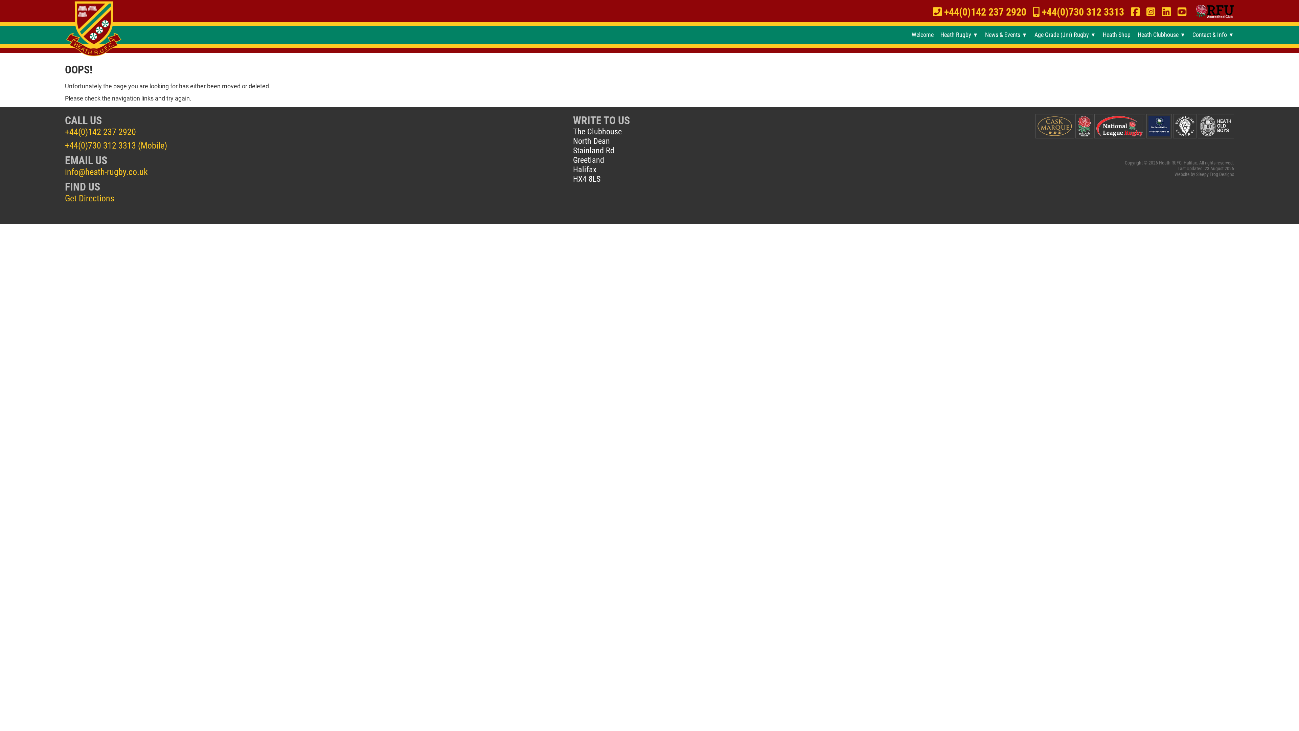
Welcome (922, 34)
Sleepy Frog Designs (1215, 174)
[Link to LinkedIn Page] (1166, 12)
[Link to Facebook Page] (1135, 12)
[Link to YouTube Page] (1182, 12)
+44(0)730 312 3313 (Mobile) (116, 145)
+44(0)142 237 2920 (100, 132)
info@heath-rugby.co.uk (106, 172)
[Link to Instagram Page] (1150, 12)
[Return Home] (93, 29)
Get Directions (89, 198)
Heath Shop (1117, 34)
